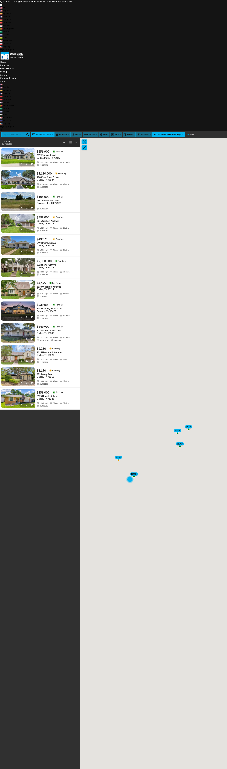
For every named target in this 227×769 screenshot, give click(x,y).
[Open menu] (1, 129)
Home (3, 62)
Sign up (3, 49)
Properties (5, 68)
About (3, 65)
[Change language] (2, 7)
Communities (7, 78)
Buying (3, 75)
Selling (3, 71)
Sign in (11, 49)
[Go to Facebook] (1, 4)
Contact (4, 81)
